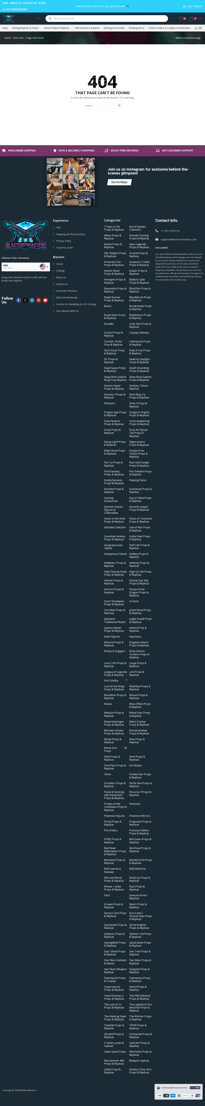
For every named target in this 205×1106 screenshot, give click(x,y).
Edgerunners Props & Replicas (139, 443)
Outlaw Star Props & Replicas (140, 776)
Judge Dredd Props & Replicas (140, 620)
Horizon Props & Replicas (114, 591)
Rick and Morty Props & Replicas (114, 879)
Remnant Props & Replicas (114, 861)
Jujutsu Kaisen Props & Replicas (114, 629)
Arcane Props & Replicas (138, 255)
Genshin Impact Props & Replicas (139, 508)
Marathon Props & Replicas (115, 697)
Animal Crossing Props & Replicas (139, 237)
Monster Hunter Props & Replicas (114, 732)
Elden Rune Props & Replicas (114, 452)
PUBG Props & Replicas (112, 841)
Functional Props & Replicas (140, 491)
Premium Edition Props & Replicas (139, 832)
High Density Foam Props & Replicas (115, 573)
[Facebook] (18, 300)
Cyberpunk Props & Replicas (139, 343)
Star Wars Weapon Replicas (115, 971)
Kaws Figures (112, 636)
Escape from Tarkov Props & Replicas (138, 453)
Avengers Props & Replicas (115, 281)
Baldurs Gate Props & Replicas (139, 281)
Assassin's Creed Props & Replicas (139, 263)
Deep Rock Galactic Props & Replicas (140, 378)
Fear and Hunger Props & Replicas (139, 464)
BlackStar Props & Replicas (140, 290)
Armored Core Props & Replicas (114, 263)
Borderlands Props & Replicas (140, 308)
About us (15, 3)
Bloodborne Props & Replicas (140, 299)
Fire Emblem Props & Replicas (140, 473)
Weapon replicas (139, 1060)
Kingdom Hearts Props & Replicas (139, 644)
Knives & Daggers (114, 651)
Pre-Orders (111, 830)
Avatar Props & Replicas (138, 272)
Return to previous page (188, 37)
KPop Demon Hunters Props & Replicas (139, 654)
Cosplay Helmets (139, 332)
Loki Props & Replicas (136, 673)
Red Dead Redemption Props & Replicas (115, 851)
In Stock (134, 601)
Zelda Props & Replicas (112, 1071)
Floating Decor (136, 27)
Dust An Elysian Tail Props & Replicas (138, 432)
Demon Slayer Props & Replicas (114, 387)
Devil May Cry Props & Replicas (139, 396)
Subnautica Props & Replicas (139, 979)
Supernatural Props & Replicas (114, 988)
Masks (108, 703)
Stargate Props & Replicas (139, 971)
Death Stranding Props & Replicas (139, 369)
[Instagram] (32, 300)
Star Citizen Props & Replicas (115, 953)
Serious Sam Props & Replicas (115, 915)
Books (107, 306)
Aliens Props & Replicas (112, 237)
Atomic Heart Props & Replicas (114, 272)
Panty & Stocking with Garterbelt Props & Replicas (114, 795)
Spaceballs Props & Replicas (115, 926)
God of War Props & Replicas (139, 529)
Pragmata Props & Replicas (140, 823)
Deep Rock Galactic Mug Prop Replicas (115, 378)
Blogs (42, 3)
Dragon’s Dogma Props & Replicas (139, 414)
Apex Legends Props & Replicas (139, 246)
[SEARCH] (119, 106)
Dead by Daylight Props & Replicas (139, 361)
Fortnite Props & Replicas (114, 491)
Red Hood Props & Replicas (140, 850)
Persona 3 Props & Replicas (140, 794)
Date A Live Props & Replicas (139, 352)
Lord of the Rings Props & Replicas (114, 688)
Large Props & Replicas (137, 665)
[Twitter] (25, 300)
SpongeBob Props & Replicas (115, 944)
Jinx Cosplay (115, 680)
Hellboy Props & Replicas (138, 555)
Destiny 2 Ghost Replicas (138, 387)
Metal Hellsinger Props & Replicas (114, 723)
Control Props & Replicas (113, 334)
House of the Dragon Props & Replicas (138, 592)
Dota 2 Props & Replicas (138, 405)
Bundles (109, 323)
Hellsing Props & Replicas (139, 564)
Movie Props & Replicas (56, 27)
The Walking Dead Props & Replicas (115, 1018)
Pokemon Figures (114, 815)
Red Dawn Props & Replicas (140, 841)
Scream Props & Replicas (113, 906)
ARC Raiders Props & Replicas (115, 255)
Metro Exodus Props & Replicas (139, 723)
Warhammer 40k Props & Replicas (114, 1062)
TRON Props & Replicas (138, 1027)
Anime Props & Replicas (113, 246)
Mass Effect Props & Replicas (140, 705)
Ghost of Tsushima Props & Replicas (140, 520)
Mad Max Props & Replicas (139, 688)
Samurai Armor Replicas (138, 897)
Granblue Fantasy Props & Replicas (114, 538)
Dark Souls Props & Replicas (114, 352)
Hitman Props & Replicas (113, 582)
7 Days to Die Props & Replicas (114, 228)
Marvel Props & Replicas (138, 697)
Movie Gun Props (115, 749)
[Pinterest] (38, 300)
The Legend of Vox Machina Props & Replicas (140, 1007)
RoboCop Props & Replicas (139, 879)
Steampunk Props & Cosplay (115, 979)
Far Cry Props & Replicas (113, 464)
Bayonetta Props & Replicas (115, 290)
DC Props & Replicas (111, 361)
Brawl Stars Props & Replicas (115, 317)
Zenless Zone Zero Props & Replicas (140, 1071)
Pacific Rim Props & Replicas (140, 785)
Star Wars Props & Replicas (140, 962)
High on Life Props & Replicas (140, 573)
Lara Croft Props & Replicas (115, 665)
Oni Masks (135, 765)
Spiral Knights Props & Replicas (139, 926)
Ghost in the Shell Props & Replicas (114, 520)
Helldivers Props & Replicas (115, 564)
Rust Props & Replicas (137, 888)
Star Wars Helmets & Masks (115, 962)
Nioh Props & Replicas (137, 758)
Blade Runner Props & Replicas (114, 299)
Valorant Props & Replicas (139, 1044)
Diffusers (109, 403)
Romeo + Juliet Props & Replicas (114, 888)
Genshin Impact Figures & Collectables (113, 509)
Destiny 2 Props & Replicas (114, 396)
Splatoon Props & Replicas (114, 935)
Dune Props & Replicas (112, 431)
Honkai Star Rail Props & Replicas (139, 582)
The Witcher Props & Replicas (140, 1018)
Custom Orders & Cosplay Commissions (169, 27)
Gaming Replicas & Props (25, 27)
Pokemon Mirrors (139, 815)
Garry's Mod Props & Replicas (140, 499)
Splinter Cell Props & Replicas (140, 935)
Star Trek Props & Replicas (140, 953)
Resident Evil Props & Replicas (140, 861)
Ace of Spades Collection (137, 228)
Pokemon (134, 803)
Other (107, 774)
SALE (107, 895)
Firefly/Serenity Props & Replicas (114, 482)
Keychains (135, 636)
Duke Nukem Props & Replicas (114, 423)
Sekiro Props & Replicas (138, 906)
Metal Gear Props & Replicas (139, 714)
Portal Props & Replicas (112, 823)
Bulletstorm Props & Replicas (140, 317)
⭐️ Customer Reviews (14, 9)
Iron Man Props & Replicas (114, 612)
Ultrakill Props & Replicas (114, 1036)
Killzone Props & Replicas (113, 644)
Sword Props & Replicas (138, 988)
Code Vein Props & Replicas (140, 325)
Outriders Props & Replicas (115, 785)
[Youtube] (45, 300)
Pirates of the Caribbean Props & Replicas (115, 806)
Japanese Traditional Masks (115, 620)
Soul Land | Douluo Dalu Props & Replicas (140, 916)
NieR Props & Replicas (112, 758)
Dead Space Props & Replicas (115, 369)
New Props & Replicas (137, 741)
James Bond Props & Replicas (140, 612)
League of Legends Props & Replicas (115, 673)
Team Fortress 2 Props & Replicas (114, 997)
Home (7, 37)
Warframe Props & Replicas (140, 1053)
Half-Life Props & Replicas (139, 547)
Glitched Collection (115, 527)
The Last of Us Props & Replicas (114, 1006)
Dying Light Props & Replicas (115, 443)
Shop (5, 3)
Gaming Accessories (114, 27)
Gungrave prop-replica (113, 547)
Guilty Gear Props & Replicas (139, 538)
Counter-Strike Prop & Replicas (113, 343)
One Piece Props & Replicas (115, 767)
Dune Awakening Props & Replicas (139, 423)
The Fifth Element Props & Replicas (139, 997)
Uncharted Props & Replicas (140, 1036)
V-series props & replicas (114, 1044)
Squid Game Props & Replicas (140, 944)
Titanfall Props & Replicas (114, 1027)
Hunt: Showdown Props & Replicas (114, 603)
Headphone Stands (115, 553)
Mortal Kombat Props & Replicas (139, 732)
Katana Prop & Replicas (138, 629)
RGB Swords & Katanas (87, 27)
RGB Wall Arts (137, 868)
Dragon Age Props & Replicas (115, 414)
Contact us (30, 3)
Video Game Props (115, 1051)
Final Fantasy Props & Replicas (114, 473)
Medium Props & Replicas (114, 714)
